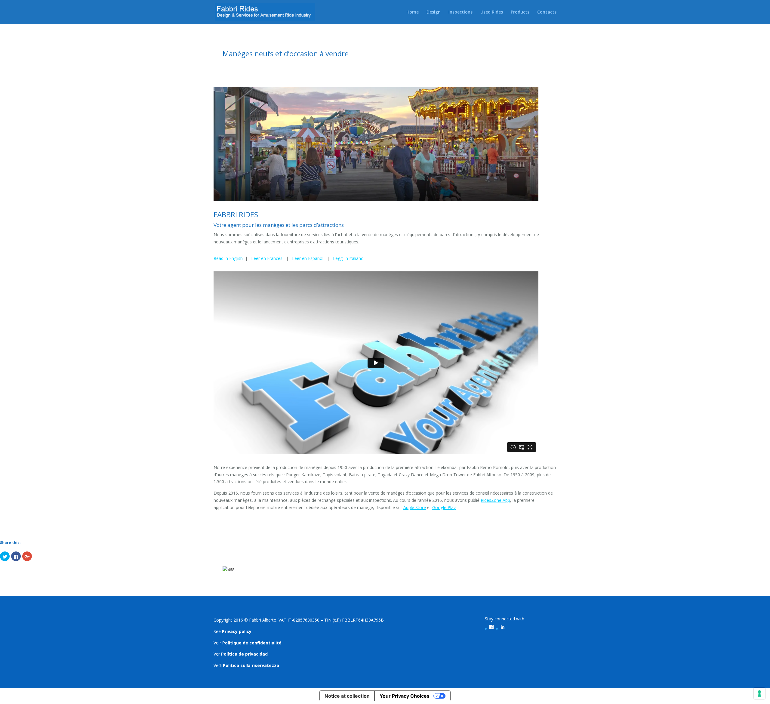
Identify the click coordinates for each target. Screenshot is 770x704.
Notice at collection (347, 696)
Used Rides (491, 12)
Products (520, 12)
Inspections (460, 12)
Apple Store (414, 507)
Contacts (546, 12)
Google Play (444, 507)
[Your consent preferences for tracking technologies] (759, 693)
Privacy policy (236, 631)
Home (412, 12)
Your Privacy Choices (405, 696)
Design (434, 12)
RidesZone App (495, 500)
